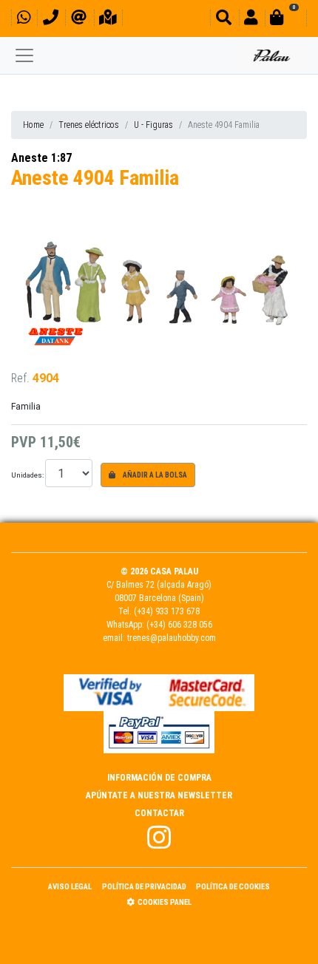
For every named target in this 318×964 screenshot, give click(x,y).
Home (33, 125)
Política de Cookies (233, 887)
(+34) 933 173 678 (167, 611)
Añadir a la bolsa (154, 475)
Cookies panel (165, 902)
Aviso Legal (70, 887)
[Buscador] (223, 19)
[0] (285, 19)
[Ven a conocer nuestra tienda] (108, 19)
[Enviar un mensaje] (79, 19)
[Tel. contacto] (50, 19)
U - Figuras (153, 125)
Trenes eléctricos (88, 125)
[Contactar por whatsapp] (23, 19)
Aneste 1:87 (41, 158)
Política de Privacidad (144, 887)
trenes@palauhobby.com (171, 638)
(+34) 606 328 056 (179, 625)
